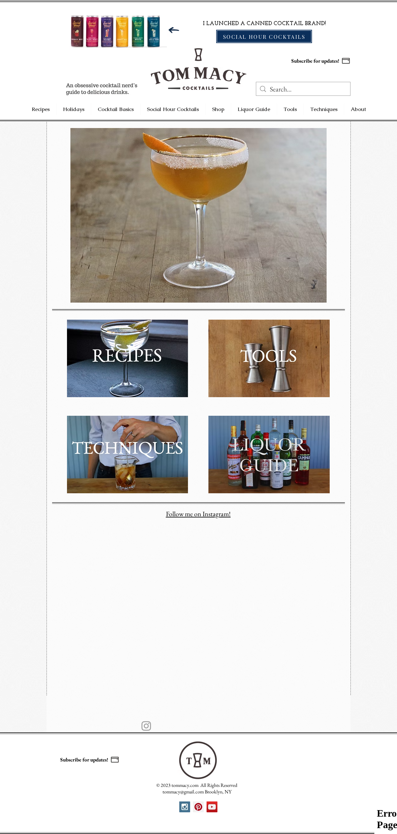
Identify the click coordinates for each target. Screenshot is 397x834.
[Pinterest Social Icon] (198, 806)
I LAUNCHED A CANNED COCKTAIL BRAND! (264, 24)
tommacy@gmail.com (183, 791)
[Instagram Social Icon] (184, 806)
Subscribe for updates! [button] (315, 60)
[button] (345, 60)
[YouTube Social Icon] (212, 806)
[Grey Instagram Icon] (146, 726)
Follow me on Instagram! (198, 513)
